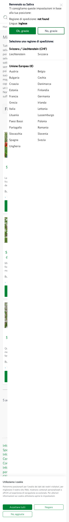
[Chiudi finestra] (61, 5)
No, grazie (51, 30)
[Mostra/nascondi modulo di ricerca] (5, 17)
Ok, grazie (22, 30)
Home (6, 26)
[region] (36, 261)
